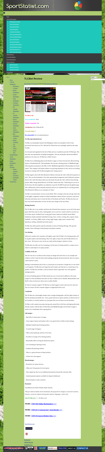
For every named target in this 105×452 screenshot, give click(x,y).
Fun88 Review (28, 445)
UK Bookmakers (14, 154)
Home (11, 80)
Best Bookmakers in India (16, 136)
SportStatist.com (30, 424)
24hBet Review (28, 442)
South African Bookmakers (16, 130)
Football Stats (13, 181)
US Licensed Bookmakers (16, 115)
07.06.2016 (34, 84)
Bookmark (27, 440)
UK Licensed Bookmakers (16, 109)
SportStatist (27, 84)
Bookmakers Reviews (51, 84)
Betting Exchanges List (15, 142)
